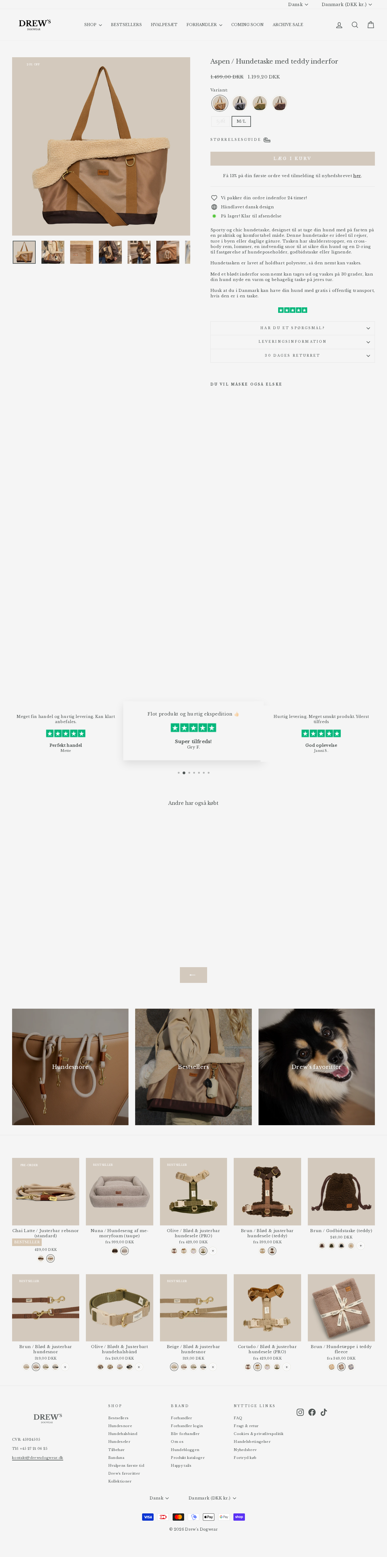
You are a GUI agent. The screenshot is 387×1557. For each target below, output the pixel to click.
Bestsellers (118, 1418)
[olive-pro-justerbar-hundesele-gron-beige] (203, 1251)
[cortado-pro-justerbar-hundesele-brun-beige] (184, 1251)
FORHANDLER (202, 24)
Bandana (116, 1458)
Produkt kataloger (188, 1458)
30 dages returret (292, 356)
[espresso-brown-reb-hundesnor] (41, 1258)
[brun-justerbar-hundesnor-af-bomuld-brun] (36, 1367)
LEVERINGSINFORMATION (293, 342)
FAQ (238, 1418)
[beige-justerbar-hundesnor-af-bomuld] (26, 1367)
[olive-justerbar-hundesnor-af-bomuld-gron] (45, 1367)
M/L (241, 121)
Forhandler (181, 1418)
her (357, 175)
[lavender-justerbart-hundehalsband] (119, 1367)
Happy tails (181, 1465)
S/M (220, 121)
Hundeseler (119, 1442)
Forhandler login (187, 1426)
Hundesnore (120, 1426)
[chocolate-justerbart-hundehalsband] (100, 1367)
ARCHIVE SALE (288, 24)
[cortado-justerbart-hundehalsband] (110, 1367)
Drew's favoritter (124, 1473)
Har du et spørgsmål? (292, 328)
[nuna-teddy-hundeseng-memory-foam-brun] (115, 1251)
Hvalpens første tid (126, 1465)
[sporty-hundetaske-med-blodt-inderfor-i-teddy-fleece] (219, 103)
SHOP (90, 24)
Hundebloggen (185, 1450)
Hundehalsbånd (122, 1434)
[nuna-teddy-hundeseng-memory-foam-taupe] (124, 1251)
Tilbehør (116, 1450)
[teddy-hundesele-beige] (262, 1251)
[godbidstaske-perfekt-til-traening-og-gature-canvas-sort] (341, 1246)
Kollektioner (120, 1481)
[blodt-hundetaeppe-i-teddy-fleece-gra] (351, 1367)
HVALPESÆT (164, 24)
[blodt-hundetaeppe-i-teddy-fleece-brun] (341, 1367)
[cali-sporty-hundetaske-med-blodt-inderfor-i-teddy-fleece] (279, 103)
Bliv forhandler (185, 1434)
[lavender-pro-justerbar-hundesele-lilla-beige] (193, 1251)
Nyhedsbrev (245, 1450)
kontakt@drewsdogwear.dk (37, 1458)
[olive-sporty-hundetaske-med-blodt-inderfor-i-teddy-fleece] (259, 103)
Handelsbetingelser (252, 1442)
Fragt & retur (246, 1426)
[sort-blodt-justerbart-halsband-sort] (129, 1367)
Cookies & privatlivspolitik (259, 1434)
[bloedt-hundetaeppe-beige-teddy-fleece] (331, 1367)
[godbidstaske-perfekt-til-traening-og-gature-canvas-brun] (322, 1246)
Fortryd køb (245, 1458)
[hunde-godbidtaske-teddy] (351, 1246)
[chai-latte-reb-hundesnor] (50, 1258)
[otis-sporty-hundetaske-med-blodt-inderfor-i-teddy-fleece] (239, 103)
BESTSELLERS (126, 24)
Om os (177, 1442)
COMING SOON (247, 24)
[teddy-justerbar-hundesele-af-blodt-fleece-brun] (272, 1251)
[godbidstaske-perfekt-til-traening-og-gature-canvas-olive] (331, 1246)
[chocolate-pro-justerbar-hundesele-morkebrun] (174, 1251)
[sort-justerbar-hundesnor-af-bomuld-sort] (55, 1367)
